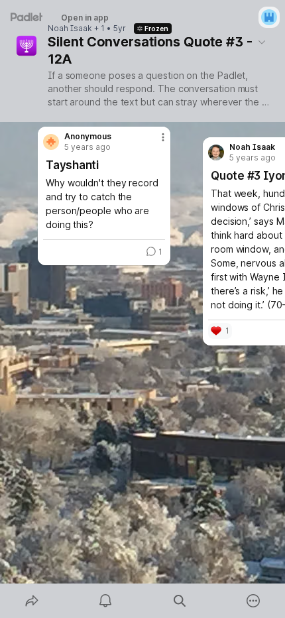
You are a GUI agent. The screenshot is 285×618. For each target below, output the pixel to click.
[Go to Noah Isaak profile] (216, 152)
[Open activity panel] (106, 600)
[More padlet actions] (254, 600)
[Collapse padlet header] (262, 42)
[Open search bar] (179, 600)
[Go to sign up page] (269, 17)
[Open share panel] (32, 600)
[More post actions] (154, 142)
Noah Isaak (70, 28)
